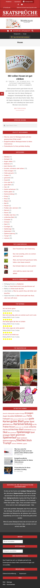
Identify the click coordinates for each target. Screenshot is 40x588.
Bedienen (7, 164)
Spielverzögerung (9, 233)
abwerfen (5, 413)
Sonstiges (7, 226)
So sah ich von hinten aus (11, 334)
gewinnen (16, 419)
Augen (5, 416)
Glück (19, 419)
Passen (6, 205)
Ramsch (6, 210)
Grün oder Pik (8, 182)
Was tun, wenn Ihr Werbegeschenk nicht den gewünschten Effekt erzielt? (23, 451)
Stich (29, 440)
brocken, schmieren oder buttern (14, 168)
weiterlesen (20, 108)
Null (5, 203)
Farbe (29, 416)
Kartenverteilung (24, 83)
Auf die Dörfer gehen (9, 308)
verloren (6, 238)
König (6, 196)
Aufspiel (6, 159)
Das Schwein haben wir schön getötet (24, 266)
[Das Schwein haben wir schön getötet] (28, 377)
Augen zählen (8, 161)
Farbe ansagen (8, 171)
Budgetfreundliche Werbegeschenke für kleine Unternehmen (23, 460)
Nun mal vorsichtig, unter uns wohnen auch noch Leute (19, 315)
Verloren (19, 443)
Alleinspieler (11, 413)
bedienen (18, 416)
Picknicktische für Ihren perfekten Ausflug (17, 146)
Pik (36, 424)
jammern (6, 424)
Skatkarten (20, 284)
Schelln (26, 427)
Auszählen (11, 416)
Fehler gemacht (9, 173)
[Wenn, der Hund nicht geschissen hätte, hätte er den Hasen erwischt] (11, 377)
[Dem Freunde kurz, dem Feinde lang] (11, 360)
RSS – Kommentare (9, 584)
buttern (24, 416)
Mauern (6, 201)
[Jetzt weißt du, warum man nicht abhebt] (11, 394)
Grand (6, 180)
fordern (6, 175)
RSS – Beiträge (7, 582)
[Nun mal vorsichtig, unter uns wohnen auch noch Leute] (28, 360)
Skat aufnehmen (12, 432)
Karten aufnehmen (10, 189)
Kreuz (6, 199)
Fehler (11, 419)
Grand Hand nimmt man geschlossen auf (22, 286)
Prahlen (6, 427)
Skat (5, 224)
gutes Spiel (29, 421)
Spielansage (8, 229)
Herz (5, 187)
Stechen (21, 440)
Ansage (22, 413)
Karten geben (8, 192)
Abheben (7, 157)
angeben (17, 413)
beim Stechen (8, 166)
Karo (11, 424)
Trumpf (6, 236)
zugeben (24, 443)
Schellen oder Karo (10, 215)
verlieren (14, 443)
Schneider (7, 219)
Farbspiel (6, 419)
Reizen (6, 212)
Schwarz (6, 222)
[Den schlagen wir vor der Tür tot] (28, 394)
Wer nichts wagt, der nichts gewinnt (13, 328)
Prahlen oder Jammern (11, 208)
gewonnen (7, 178)
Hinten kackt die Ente (17, 288)
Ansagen (29, 413)
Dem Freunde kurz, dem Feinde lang (24, 249)
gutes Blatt (13, 83)
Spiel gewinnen (17, 435)
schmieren (27, 430)
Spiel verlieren (22, 438)
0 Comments (27, 85)
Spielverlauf (12, 85)
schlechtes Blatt (9, 217)
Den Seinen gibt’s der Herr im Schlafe (14, 321)
